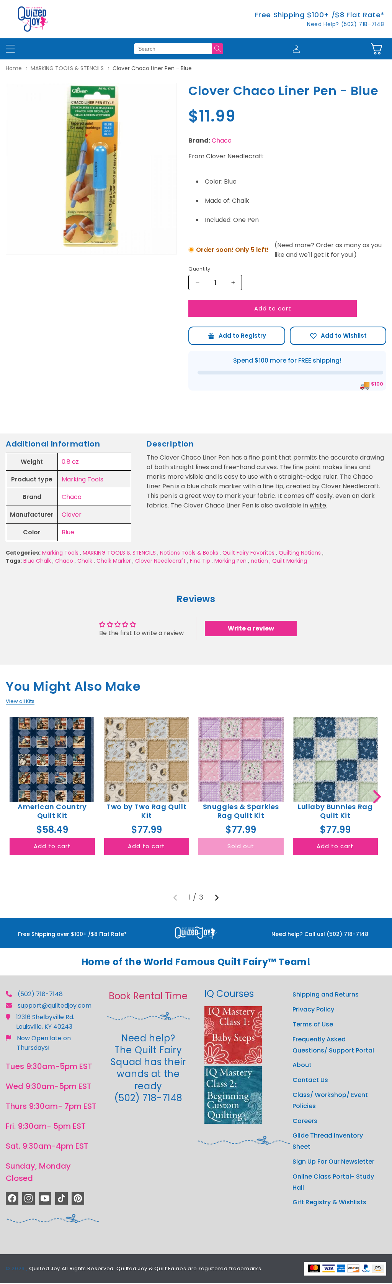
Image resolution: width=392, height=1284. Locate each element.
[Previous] (175, 897)
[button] (376, 49)
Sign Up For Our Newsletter (333, 1161)
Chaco (222, 140)
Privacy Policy (313, 1009)
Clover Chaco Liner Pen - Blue (152, 68)
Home (14, 68)
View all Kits (20, 701)
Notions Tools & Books (189, 553)
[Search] (217, 48)
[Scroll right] (376, 796)
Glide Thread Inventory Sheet (327, 1141)
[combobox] (173, 48)
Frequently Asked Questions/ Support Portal (333, 1045)
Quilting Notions (300, 553)
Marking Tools (82, 479)
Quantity (199, 269)
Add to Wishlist (338, 336)
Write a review (251, 628)
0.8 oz (70, 461)
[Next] (216, 897)
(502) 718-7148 (40, 994)
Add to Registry (236, 336)
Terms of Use (312, 1024)
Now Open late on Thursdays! (44, 1043)
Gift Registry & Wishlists (329, 1202)
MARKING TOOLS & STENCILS (67, 68)
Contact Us (310, 1079)
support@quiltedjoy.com (54, 1005)
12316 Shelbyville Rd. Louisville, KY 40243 (45, 1022)
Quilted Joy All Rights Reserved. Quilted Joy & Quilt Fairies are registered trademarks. (146, 1268)
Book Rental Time (148, 996)
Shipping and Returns (325, 994)
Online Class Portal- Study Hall (333, 1182)
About (302, 1065)
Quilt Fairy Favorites (248, 553)
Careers (304, 1121)
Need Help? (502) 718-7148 (345, 24)
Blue (68, 532)
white (318, 505)
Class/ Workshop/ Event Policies (330, 1100)
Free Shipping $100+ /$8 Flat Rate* (319, 15)
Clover (72, 514)
